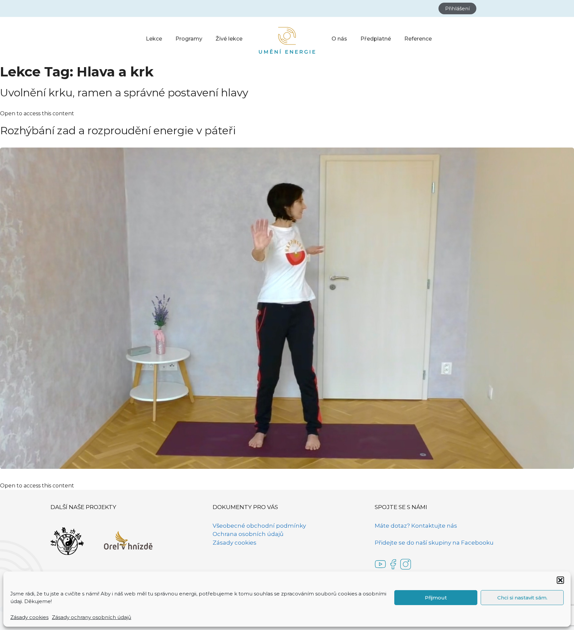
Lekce (154, 39)
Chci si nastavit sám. (522, 597)
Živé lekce (229, 39)
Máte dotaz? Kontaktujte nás (416, 525)
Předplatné (375, 39)
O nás (339, 39)
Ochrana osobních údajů (248, 534)
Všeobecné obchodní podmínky (259, 525)
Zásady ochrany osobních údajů (91, 617)
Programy (188, 39)
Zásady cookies (29, 617)
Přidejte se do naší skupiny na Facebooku (434, 542)
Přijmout (436, 597)
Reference (418, 39)
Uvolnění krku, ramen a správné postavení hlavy (124, 92)
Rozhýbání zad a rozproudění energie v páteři (118, 130)
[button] (560, 580)
